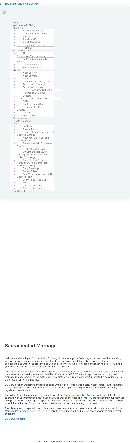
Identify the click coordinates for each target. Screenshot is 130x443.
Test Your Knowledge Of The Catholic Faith (35, 175)
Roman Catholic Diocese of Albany (34, 144)
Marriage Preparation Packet (20, 411)
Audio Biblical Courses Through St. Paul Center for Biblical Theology (32, 163)
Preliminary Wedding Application (81, 395)
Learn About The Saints (36, 179)
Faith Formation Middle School (32, 60)
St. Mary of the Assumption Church (19, 3)
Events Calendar (22, 121)
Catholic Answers (32, 188)
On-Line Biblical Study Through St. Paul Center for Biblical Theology (32, 154)
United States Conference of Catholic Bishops (35, 133)
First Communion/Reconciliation (31, 54)
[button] (63, 28)
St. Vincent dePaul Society (30, 108)
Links (15, 123)
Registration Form (32, 67)
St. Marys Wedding (15, 418)
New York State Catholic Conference (33, 139)
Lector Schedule (39, 98)
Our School (19, 191)
